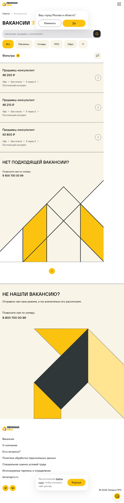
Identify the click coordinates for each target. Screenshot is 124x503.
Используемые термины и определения (26, 470)
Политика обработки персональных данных (29, 458)
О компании (9, 445)
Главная (6, 13)
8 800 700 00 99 (12, 175)
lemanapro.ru (10, 477)
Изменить (50, 23)
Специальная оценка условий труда (24, 464)
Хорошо (76, 482)
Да (74, 23)
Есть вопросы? (11, 451)
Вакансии (8, 438)
